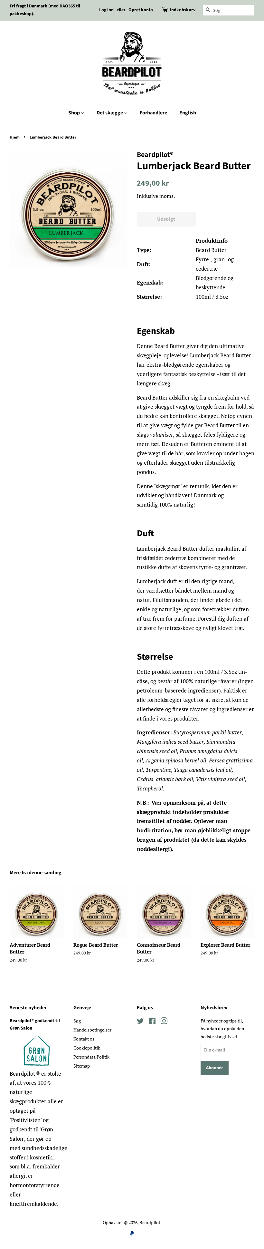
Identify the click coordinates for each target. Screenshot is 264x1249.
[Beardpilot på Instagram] (163, 1022)
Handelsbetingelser (92, 1030)
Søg (77, 1021)
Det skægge (110, 112)
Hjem (15, 137)
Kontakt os (83, 1039)
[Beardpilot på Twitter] (140, 1022)
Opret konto (140, 10)
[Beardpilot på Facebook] (152, 1022)
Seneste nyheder (28, 1007)
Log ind (106, 10)
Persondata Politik (91, 1057)
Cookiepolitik (86, 1048)
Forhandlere (153, 112)
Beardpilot (149, 1222)
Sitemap (81, 1066)
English (187, 112)
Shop (74, 112)
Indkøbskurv (182, 10)
